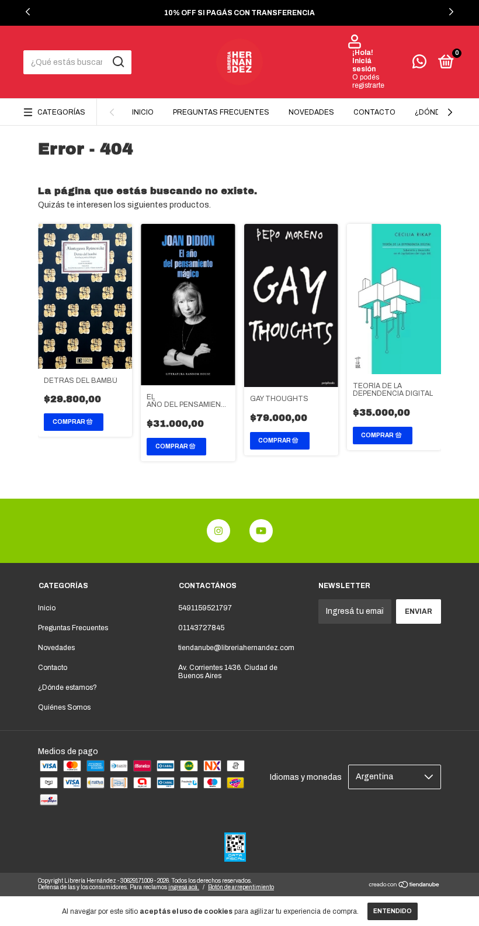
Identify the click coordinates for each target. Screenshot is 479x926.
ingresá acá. (183, 887)
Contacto (374, 112)
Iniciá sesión (364, 65)
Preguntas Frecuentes (221, 112)
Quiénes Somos (64, 707)
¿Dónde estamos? (67, 687)
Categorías (61, 112)
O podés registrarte (368, 81)
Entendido (392, 911)
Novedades (311, 112)
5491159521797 (205, 608)
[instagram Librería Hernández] (218, 531)
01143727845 (201, 628)
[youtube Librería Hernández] (261, 531)
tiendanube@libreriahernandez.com (236, 648)
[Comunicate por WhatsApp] (419, 64)
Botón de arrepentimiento (241, 887)
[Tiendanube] (404, 886)
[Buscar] (117, 61)
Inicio (143, 112)
